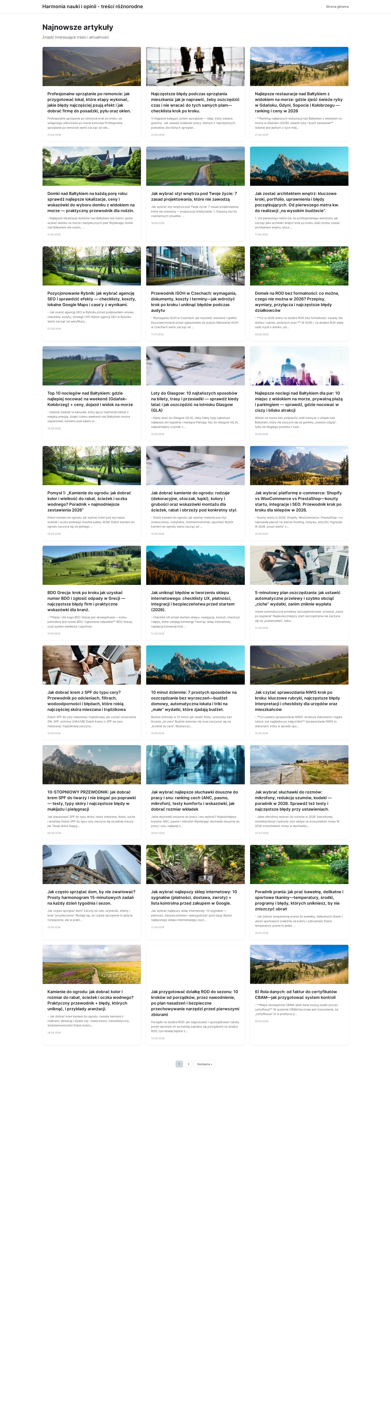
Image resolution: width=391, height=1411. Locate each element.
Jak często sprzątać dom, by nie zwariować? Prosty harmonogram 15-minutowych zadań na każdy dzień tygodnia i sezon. (91, 897)
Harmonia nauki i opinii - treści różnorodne (92, 6)
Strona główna (337, 6)
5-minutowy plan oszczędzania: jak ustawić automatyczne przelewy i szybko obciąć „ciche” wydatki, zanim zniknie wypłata (297, 598)
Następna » (204, 1064)
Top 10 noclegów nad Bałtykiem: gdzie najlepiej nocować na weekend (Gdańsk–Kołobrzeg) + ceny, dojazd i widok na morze (90, 399)
